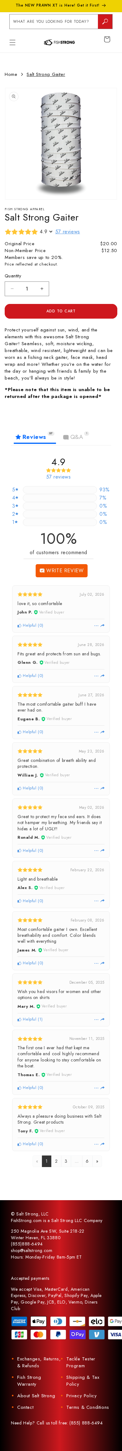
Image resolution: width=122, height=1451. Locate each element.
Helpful (29, 625)
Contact (25, 1407)
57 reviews (67, 231)
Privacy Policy (81, 1395)
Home (11, 74)
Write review (64, 570)
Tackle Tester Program (80, 1362)
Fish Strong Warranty (29, 1381)
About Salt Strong (36, 1395)
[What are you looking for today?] (105, 21)
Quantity (13, 275)
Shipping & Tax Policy (82, 1381)
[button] (12, 42)
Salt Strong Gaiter (46, 74)
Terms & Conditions (87, 1407)
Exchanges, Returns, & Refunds (39, 1362)
